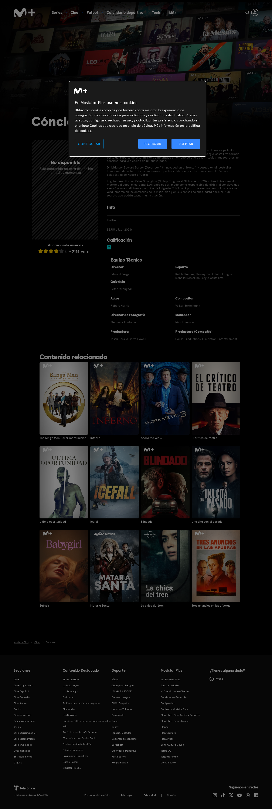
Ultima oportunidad (53, 521)
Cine (74, 12)
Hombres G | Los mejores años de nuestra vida (86, 724)
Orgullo (18, 762)
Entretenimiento (23, 756)
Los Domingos (70, 691)
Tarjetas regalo (169, 756)
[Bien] (56, 251)
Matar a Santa (99, 605)
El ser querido (71, 679)
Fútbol (92, 12)
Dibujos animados (73, 750)
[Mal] (46, 251)
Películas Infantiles (24, 721)
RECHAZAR (153, 144)
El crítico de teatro (204, 438)
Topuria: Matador (121, 732)
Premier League (121, 697)
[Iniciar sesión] (254, 12)
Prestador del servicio (96, 795)
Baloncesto (118, 715)
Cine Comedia (22, 697)
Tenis (156, 12)
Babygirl (45, 605)
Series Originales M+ (25, 732)
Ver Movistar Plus (170, 679)
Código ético (168, 703)
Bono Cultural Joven (172, 744)
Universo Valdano (122, 709)
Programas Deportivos (75, 756)
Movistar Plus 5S (72, 767)
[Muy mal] (40, 251)
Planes (164, 726)
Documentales (22, 750)
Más (172, 13)
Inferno (95, 438)
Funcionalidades (170, 685)
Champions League (123, 685)
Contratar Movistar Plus (174, 709)
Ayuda (219, 678)
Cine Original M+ (23, 685)
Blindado (147, 521)
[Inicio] (24, 12)
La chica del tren (152, 605)
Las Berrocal (70, 715)
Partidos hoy (119, 756)
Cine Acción (20, 703)
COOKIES (171, 795)
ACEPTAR (185, 144)
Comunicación (169, 762)
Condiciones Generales (174, 697)
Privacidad (150, 795)
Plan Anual (167, 738)
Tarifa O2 (166, 750)
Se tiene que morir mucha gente (81, 703)
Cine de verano (22, 715)
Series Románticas (24, 738)
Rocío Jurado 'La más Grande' (80, 732)
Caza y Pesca (70, 761)
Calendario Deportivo (124, 750)
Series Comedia (23, 744)
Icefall (94, 521)
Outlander (69, 697)
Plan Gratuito (168, 732)
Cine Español (21, 691)
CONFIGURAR (89, 144)
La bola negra (71, 685)
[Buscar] (247, 12)
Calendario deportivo (124, 12)
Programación (120, 762)
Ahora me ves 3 (151, 438)
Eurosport (117, 744)
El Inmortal (69, 709)
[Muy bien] (61, 251)
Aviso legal (126, 795)
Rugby (115, 726)
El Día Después (120, 703)
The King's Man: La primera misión (63, 438)
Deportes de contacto (124, 738)
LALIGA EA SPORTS (122, 691)
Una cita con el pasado (207, 521)
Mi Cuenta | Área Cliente (175, 691)
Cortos (17, 709)
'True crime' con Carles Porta (79, 738)
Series (57, 12)
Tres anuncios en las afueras (211, 605)
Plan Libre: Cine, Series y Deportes (180, 715)
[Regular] (51, 251)
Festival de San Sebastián (77, 744)
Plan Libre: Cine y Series (174, 721)
